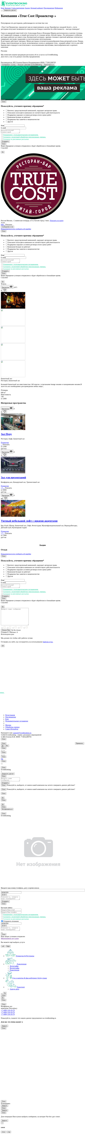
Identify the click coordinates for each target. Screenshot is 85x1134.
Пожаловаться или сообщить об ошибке (16, 229)
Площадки (5, 442)
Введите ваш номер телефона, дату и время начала (20, 888)
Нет (7, 746)
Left (3, 946)
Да (3, 746)
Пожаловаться (49, 65)
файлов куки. (48, 642)
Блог (2, 8)
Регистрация (10, 715)
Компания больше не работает (19, 117)
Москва (8, 725)
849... (3, 225)
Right (8, 946)
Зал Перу (6, 434)
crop (8, 1132)
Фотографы (14, 966)
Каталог (8, 8)
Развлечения (14, 970)
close (3, 1132)
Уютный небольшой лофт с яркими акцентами (29, 520)
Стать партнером (17, 8)
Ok (3, 152)
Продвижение (49, 8)
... (1, 445)
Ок (2, 759)
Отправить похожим (11, 921)
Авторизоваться (7, 809)
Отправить (5, 141)
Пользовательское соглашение (16, 721)
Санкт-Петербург (11, 729)
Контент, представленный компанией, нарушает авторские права (32, 110)
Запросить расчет (10, 10)
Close (3, 101)
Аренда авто (14, 989)
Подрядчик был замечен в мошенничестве (24, 119)
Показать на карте (56, 221)
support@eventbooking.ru (22, 733)
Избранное (59, 8)
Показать (8, 225)
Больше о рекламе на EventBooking (30, 65)
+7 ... (3, 488)
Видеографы (14, 968)
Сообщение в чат (7, 227)
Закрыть (4, 1026)
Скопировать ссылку (9, 65)
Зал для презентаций (13, 477)
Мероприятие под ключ (10, 938)
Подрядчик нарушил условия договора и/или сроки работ (29, 115)
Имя (2, 126)
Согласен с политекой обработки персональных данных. (24, 137)
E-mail (3, 128)
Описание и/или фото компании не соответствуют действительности (34, 113)
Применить (79, 743)
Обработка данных (12, 727)
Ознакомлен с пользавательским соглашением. (20, 135)
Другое (10, 122)
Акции (27, 8)
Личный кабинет (36, 8)
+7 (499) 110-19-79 (8, 1010)
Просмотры (6, 287)
